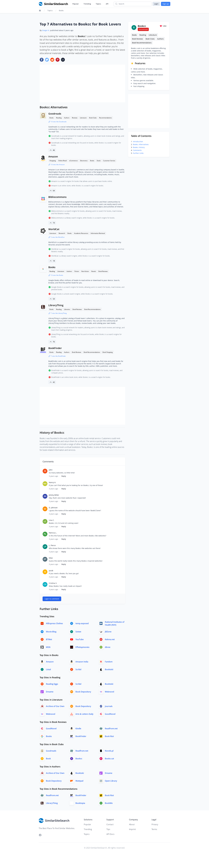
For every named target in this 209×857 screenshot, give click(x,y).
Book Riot (109, 736)
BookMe (109, 803)
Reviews (74, 118)
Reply (63, 476)
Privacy (155, 824)
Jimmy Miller (54, 495)
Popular (75, 4)
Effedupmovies (82, 647)
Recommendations (105, 118)
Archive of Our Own (55, 706)
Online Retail (62, 161)
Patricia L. (53, 533)
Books (61, 10)
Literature (83, 118)
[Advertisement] (82, 83)
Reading (59, 118)
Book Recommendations (92, 309)
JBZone (108, 631)
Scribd (78, 669)
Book (48, 758)
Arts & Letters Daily (84, 714)
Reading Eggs (52, 684)
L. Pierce (52, 545)
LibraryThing (55, 305)
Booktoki (109, 669)
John (50, 470)
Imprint (132, 829)
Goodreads (54, 113)
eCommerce (73, 161)
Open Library (111, 780)
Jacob (51, 570)
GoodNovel (110, 714)
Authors (66, 118)
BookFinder (55, 348)
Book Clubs (93, 118)
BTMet (49, 639)
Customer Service (109, 161)
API (107, 4)
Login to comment (52, 599)
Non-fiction (85, 271)
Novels (93, 271)
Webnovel (109, 691)
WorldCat (53, 229)
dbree (107, 647)
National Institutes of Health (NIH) (114, 623)
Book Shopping (108, 352)
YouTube (79, 639)
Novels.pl (109, 750)
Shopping (52, 161)
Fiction (77, 271)
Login (156, 4)
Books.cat (109, 758)
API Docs (110, 834)
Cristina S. (53, 583)
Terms (154, 829)
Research (62, 233)
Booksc (78, 758)
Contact (110, 824)
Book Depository (83, 691)
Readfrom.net (111, 728)
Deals (99, 161)
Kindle (78, 728)
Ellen (51, 558)
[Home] (40, 10)
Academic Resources (81, 233)
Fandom (108, 661)
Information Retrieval (98, 233)
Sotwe (78, 631)
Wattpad (79, 780)
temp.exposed (82, 623)
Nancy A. (52, 482)
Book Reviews (103, 271)
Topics (98, 4)
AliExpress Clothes (54, 623)
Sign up (166, 4)
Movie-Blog (51, 631)
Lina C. (51, 520)
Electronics (84, 161)
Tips (108, 829)
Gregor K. (46, 30)
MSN (48, 647)
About (132, 824)
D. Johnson (53, 507)
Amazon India (81, 661)
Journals (108, 706)
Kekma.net (110, 639)
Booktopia (80, 803)
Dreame (49, 691)
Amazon (53, 156)
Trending (87, 4)
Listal (48, 669)
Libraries (67, 309)
